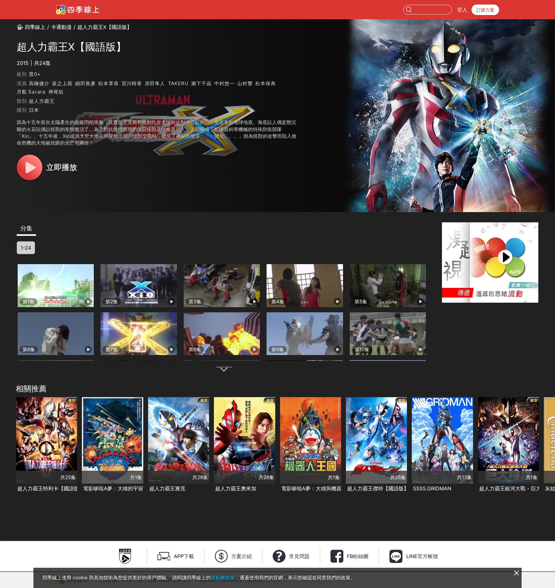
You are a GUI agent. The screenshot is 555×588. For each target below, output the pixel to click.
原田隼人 (155, 83)
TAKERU (178, 83)
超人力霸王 (41, 101)
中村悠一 (224, 83)
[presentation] (6, 445)
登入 (462, 9)
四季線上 (35, 27)
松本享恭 (108, 83)
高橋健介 (39, 83)
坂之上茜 (62, 83)
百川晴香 (132, 83)
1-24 (26, 248)
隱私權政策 (223, 578)
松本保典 (265, 83)
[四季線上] (77, 10)
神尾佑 (56, 92)
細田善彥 (85, 83)
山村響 (244, 83)
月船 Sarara (31, 92)
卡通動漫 (61, 27)
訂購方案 (485, 10)
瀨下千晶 (201, 83)
